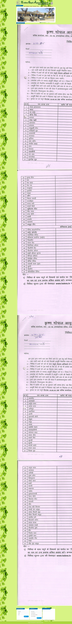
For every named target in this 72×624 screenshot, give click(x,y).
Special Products (19, 5)
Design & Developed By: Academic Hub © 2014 (35, 622)
